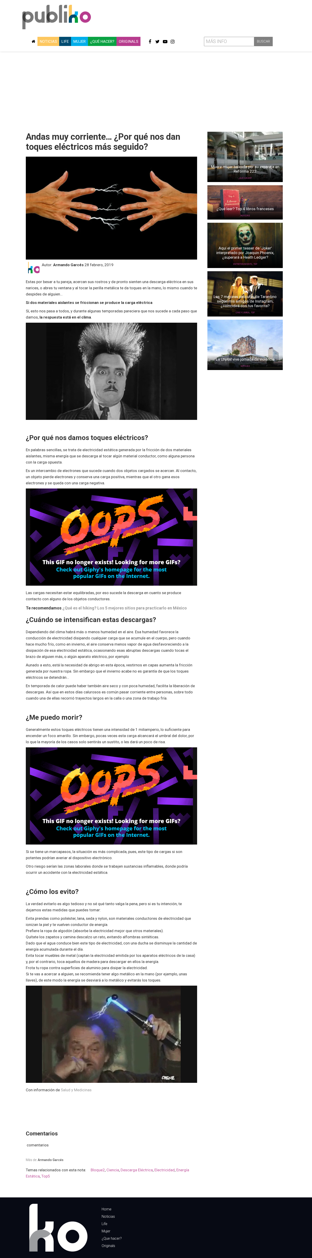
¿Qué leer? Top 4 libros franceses (245, 209)
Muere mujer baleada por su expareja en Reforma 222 (245, 169)
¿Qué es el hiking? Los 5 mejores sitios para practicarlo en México (124, 608)
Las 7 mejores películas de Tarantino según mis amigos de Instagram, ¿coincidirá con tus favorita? (245, 301)
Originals (128, 41)
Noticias (48, 41)
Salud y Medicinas (77, 1090)
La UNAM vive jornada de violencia (245, 359)
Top (255, 264)
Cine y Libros (242, 312)
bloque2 (98, 1170)
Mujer (79, 41)
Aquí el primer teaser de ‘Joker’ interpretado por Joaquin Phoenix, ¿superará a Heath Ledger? (245, 253)
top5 (45, 1176)
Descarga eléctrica (137, 1170)
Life (65, 41)
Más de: (44, 1160)
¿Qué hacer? (102, 41)
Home (106, 1209)
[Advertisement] (156, 90)
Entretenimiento (242, 264)
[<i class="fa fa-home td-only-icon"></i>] (33, 41)
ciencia (112, 1170)
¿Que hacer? (112, 1238)
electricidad (164, 1170)
